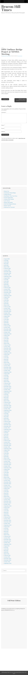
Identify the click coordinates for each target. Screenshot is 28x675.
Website (3, 131)
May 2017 (6, 435)
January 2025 (7, 289)
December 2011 (7, 539)
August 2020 (7, 373)
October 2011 (7, 542)
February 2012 (7, 536)
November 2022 (7, 330)
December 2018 (7, 405)
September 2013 (7, 506)
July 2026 (6, 260)
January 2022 (7, 346)
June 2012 (6, 529)
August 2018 (7, 411)
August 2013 (7, 507)
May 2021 (6, 359)
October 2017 (7, 427)
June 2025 (6, 281)
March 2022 (6, 343)
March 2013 (6, 515)
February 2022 (7, 345)
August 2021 (7, 354)
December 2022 (7, 329)
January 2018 (7, 423)
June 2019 (6, 396)
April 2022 (6, 341)
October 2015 (7, 466)
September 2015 (7, 467)
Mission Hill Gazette (8, 202)
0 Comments (20, 55)
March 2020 (6, 381)
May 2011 (6, 550)
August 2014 (7, 488)
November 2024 (7, 292)
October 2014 (7, 485)
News (2, 47)
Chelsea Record (7, 194)
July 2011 (6, 547)
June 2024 (6, 300)
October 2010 (7, 561)
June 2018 (6, 415)
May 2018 (6, 416)
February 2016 (7, 459)
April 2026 (6, 265)
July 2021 (6, 356)
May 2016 (6, 455)
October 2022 (7, 332)
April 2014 (6, 494)
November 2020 (7, 368)
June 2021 (6, 357)
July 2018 (6, 413)
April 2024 (6, 303)
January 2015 (7, 480)
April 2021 (6, 360)
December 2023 (7, 309)
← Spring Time (5, 99)
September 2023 (7, 314)
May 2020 (6, 378)
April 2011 (6, 552)
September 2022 (7, 333)
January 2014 (7, 499)
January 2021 (7, 365)
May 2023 (6, 321)
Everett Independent (8, 197)
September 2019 (7, 391)
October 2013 (7, 504)
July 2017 (6, 432)
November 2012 (7, 521)
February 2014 (7, 498)
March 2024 (6, 305)
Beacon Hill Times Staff (6, 55)
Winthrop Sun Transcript (9, 207)
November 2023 (7, 311)
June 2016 (6, 453)
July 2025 (6, 279)
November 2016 (7, 445)
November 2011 (7, 541)
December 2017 (7, 424)
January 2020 (7, 384)
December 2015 (7, 462)
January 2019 (7, 404)
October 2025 (7, 274)
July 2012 (6, 528)
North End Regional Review (10, 204)
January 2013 (7, 518)
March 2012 (6, 534)
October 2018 (7, 408)
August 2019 (7, 392)
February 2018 (7, 421)
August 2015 (7, 469)
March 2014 (6, 496)
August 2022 (7, 335)
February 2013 (7, 517)
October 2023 (7, 313)
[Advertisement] (14, 32)
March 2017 (6, 439)
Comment (3, 112)
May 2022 (6, 340)
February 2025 (7, 287)
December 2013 (7, 501)
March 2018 (6, 419)
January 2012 (7, 537)
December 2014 (7, 482)
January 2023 (7, 327)
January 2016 (7, 461)
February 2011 (7, 555)
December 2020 (7, 367)
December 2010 (7, 558)
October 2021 (7, 351)
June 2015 (6, 472)
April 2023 (6, 322)
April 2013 (6, 513)
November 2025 (7, 273)
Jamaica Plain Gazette (9, 199)
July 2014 (6, 490)
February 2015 (7, 478)
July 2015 (6, 470)
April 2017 (6, 437)
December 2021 (7, 348)
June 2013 (6, 510)
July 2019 (6, 394)
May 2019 (6, 397)
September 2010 (7, 563)
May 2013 (6, 512)
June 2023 (6, 319)
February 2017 (7, 440)
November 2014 (7, 483)
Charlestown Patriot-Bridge (10, 192)
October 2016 (7, 447)
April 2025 (6, 284)
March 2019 (6, 400)
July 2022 (6, 337)
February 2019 (7, 402)
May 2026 (6, 263)
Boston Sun (6, 191)
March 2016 (6, 458)
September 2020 (7, 372)
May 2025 (6, 282)
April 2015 (6, 475)
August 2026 (7, 258)
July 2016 (6, 451)
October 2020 (7, 370)
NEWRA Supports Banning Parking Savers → (21, 100)
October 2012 (7, 523)
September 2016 (7, 448)
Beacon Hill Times (10, 8)
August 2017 (7, 431)
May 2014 (6, 493)
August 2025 (7, 278)
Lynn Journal (7, 200)
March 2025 (6, 286)
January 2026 (7, 270)
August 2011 (7, 545)
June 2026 (6, 262)
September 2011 (7, 544)
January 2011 (7, 557)
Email (2, 128)
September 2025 (7, 276)
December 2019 (7, 386)
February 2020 (7, 383)
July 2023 (6, 317)
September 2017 (7, 429)
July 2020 (6, 375)
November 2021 (7, 349)
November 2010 (7, 560)
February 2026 (7, 268)
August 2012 (7, 526)
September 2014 (7, 486)
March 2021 (6, 362)
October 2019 (7, 389)
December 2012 (7, 520)
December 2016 (7, 443)
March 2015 (6, 477)
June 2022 (6, 338)
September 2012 (7, 525)
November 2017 (7, 426)
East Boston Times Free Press (10, 196)
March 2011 (6, 553)
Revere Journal (7, 205)
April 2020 (6, 380)
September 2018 (7, 410)
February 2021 (7, 364)
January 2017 (7, 442)
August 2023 (7, 316)
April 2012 (6, 533)
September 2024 (7, 295)
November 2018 (7, 407)
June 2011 (6, 549)
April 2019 (6, 399)
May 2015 (6, 474)
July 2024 (6, 298)
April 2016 (6, 456)
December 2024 (7, 290)
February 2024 (7, 306)
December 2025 (7, 271)
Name (3, 125)
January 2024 (7, 308)
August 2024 (7, 297)
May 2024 (6, 301)
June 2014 (6, 491)
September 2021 (7, 352)
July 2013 (6, 509)
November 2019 (7, 388)
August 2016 (7, 450)
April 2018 (6, 418)
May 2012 (6, 531)
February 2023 (7, 325)
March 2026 (6, 266)
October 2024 (7, 294)
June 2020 (6, 376)
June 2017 (6, 434)
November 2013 (7, 502)
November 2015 (7, 464)
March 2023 (6, 324)
